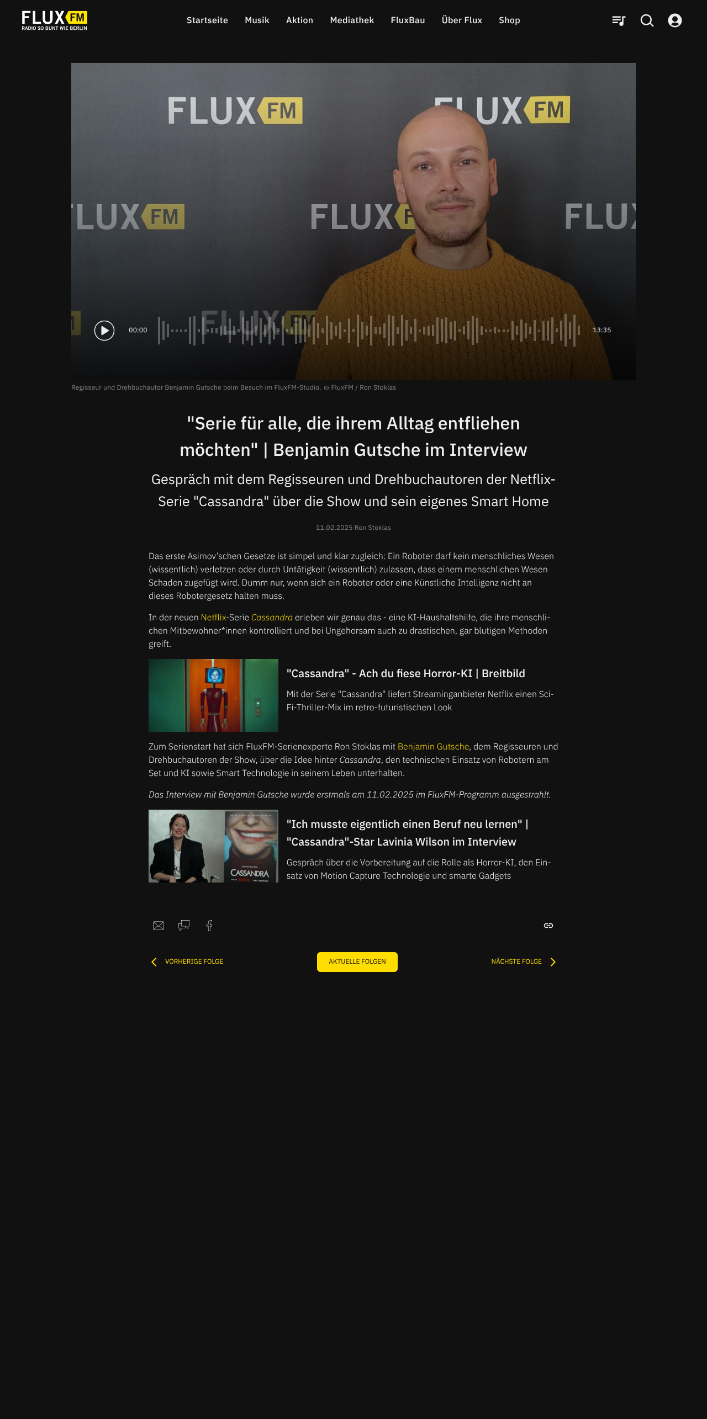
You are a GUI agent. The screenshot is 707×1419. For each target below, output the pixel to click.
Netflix (213, 617)
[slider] (370, 330)
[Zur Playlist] (619, 20)
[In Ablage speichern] (548, 926)
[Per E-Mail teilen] (158, 926)
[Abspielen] (104, 331)
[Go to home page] (54, 20)
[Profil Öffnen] (675, 20)
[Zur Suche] (647, 20)
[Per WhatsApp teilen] (184, 926)
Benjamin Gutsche (433, 746)
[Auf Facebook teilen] (209, 926)
